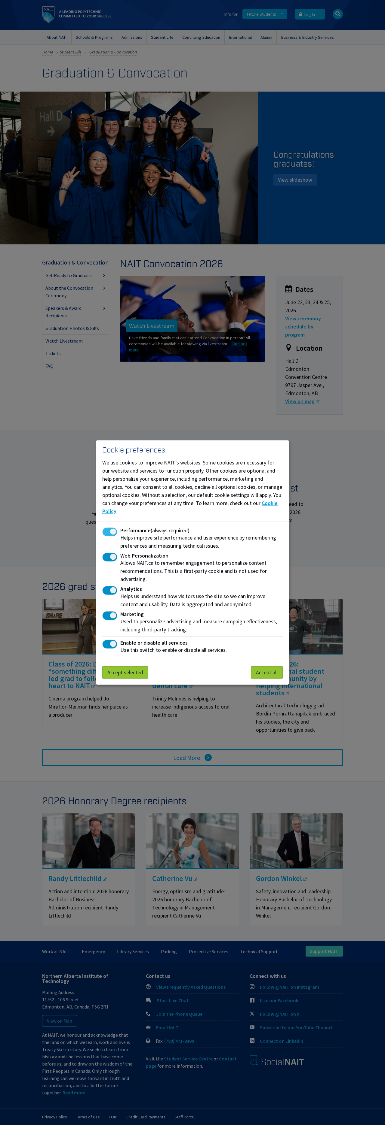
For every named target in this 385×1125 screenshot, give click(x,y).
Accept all (267, 672)
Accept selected (125, 672)
